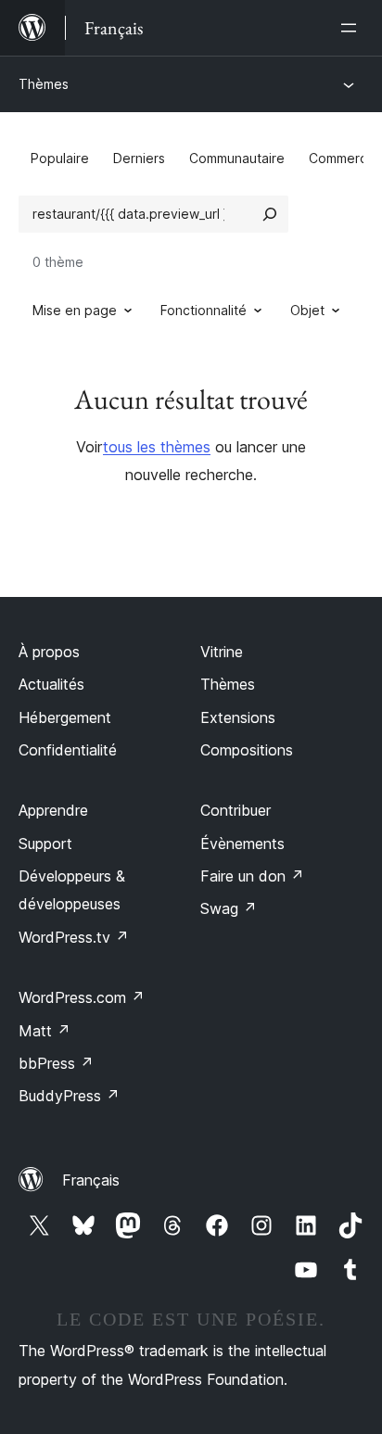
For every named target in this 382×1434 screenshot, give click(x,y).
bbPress (56, 1063)
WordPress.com (82, 997)
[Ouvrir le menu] (352, 28)
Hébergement (65, 717)
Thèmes (44, 84)
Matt (44, 1031)
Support (45, 843)
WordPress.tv (74, 937)
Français (91, 1180)
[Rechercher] (269, 214)
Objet (307, 310)
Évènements (242, 843)
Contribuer (235, 810)
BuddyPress (69, 1095)
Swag (228, 908)
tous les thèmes (156, 447)
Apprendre (53, 810)
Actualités (51, 684)
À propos (49, 651)
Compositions (246, 750)
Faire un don (252, 876)
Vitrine (221, 651)
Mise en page (74, 310)
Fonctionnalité (203, 310)
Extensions (237, 717)
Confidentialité (68, 750)
